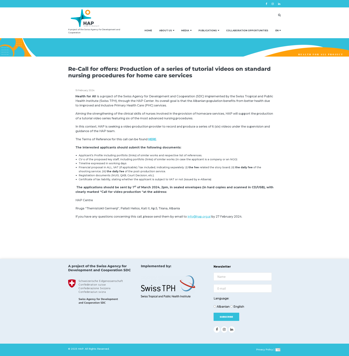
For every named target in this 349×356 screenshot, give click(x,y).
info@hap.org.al (199, 216)
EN (277, 30)
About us (165, 30)
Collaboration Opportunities (247, 30)
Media (185, 30)
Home (148, 30)
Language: (221, 298)
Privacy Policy (264, 349)
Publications (207, 30)
